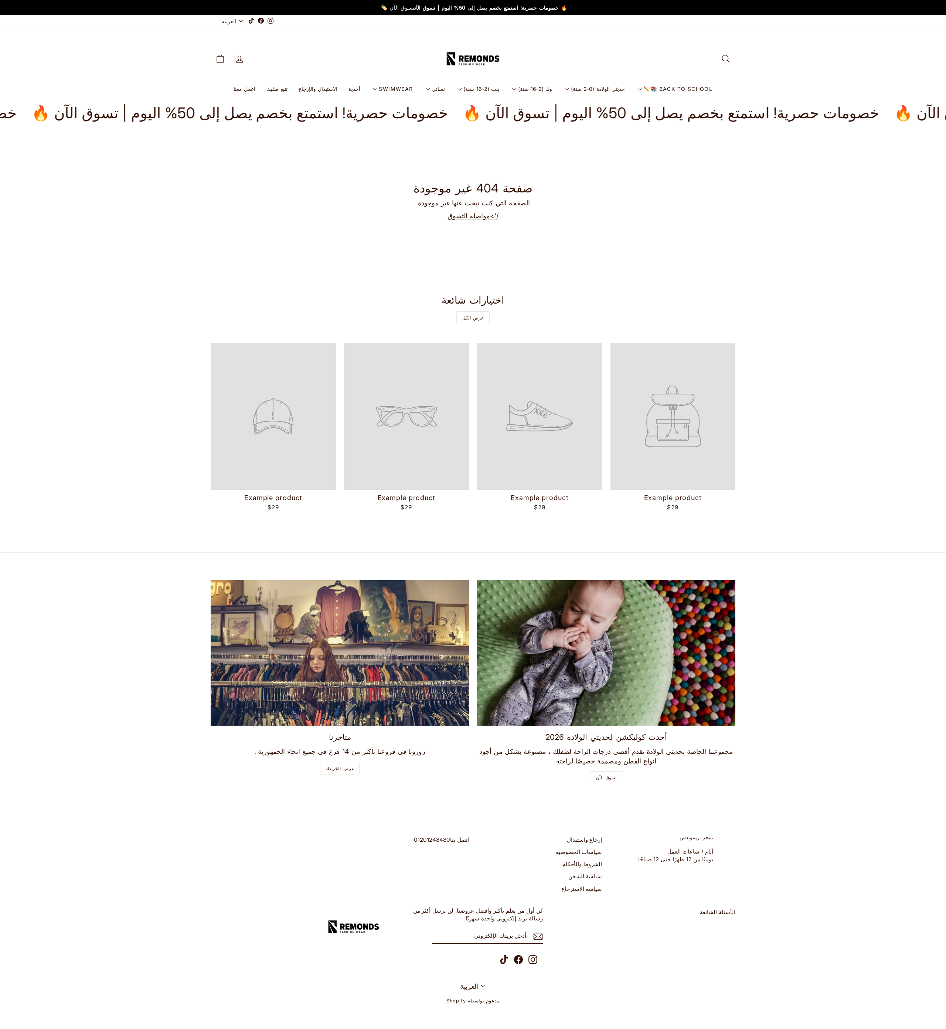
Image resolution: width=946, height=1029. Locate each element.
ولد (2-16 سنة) (534, 89)
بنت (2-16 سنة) (480, 89)
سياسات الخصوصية (579, 851)
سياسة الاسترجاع (581, 888)
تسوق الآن (606, 777)
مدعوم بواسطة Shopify (472, 1001)
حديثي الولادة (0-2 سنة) (597, 89)
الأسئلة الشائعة (717, 912)
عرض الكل (473, 318)
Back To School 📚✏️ (677, 89)
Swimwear (395, 89)
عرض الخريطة (340, 768)
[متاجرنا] (340, 652)
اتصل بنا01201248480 (441, 839)
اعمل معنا (244, 89)
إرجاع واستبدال (584, 839)
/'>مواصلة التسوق (473, 216)
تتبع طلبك (276, 89)
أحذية (354, 89)
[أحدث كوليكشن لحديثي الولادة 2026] (606, 652)
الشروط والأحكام (582, 864)
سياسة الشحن (585, 876)
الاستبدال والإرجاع (318, 89)
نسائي (437, 89)
